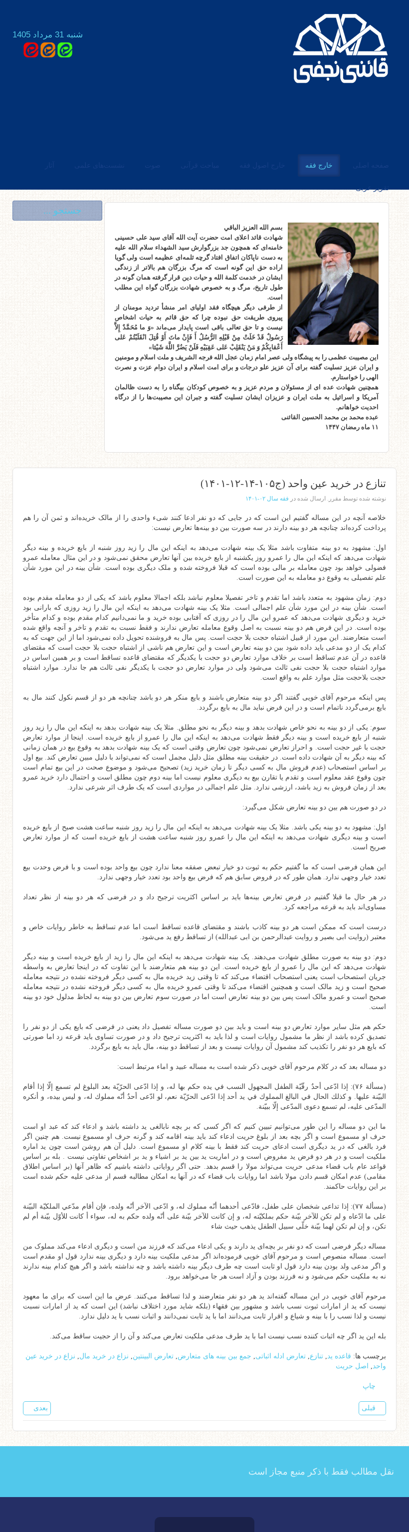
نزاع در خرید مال (104, 1356)
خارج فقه (319, 165)
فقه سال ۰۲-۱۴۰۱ (267, 498)
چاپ (370, 1386)
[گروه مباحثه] (64, 49)
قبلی (370, 1408)
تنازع (316, 1356)
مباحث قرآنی (200, 165)
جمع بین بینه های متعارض (214, 1356)
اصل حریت (352, 1366)
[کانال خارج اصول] (30, 49)
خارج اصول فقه (262, 165)
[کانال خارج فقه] (47, 49)
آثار (49, 165)
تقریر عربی (372, 188)
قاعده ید (339, 1356)
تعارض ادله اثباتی (280, 1356)
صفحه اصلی (371, 165)
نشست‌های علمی (99, 165)
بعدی (39, 1408)
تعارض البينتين (153, 1356)
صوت (153, 165)
